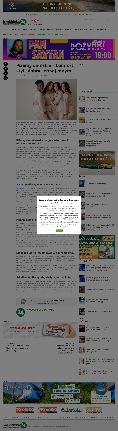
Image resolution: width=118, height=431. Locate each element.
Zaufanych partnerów (51, 221)
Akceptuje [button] (59, 230)
